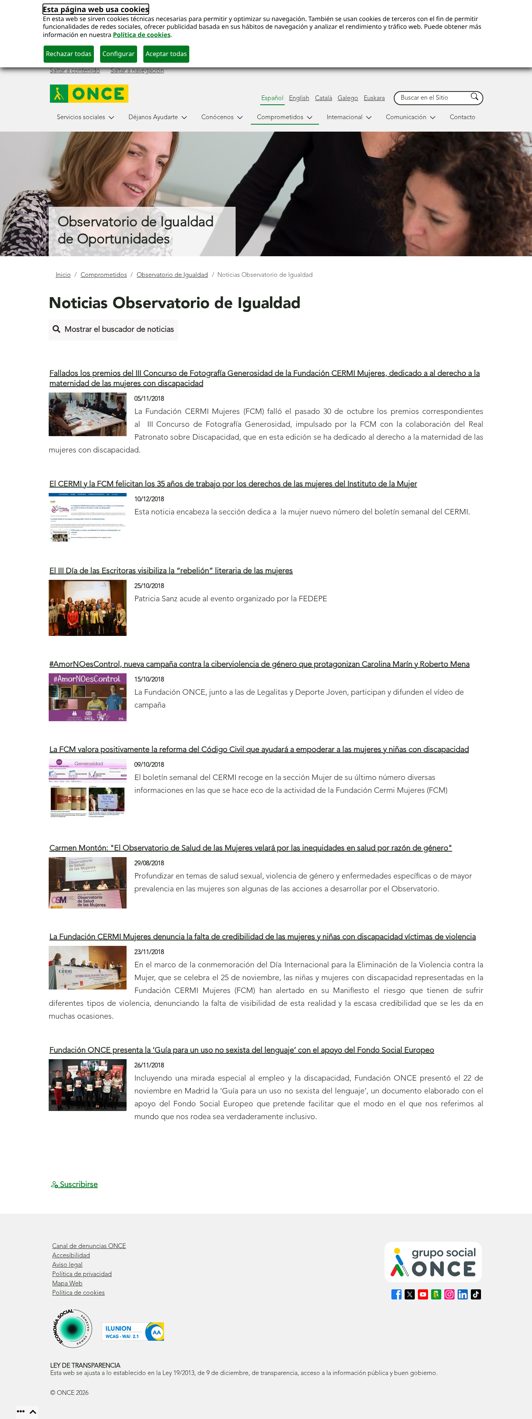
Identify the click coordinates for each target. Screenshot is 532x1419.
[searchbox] (431, 98)
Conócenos (217, 117)
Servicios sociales (81, 117)
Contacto (463, 117)
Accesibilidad (71, 1256)
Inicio (63, 275)
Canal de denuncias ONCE (89, 1246)
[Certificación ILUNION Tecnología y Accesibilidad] (133, 1331)
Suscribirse (78, 1185)
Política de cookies (142, 35)
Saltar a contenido (75, 71)
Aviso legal (67, 1265)
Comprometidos (280, 117)
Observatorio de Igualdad (172, 275)
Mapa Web (67, 1284)
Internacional (345, 117)
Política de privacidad (82, 1274)
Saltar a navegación (137, 71)
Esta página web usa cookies (96, 9)
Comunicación (406, 117)
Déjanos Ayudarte (153, 117)
